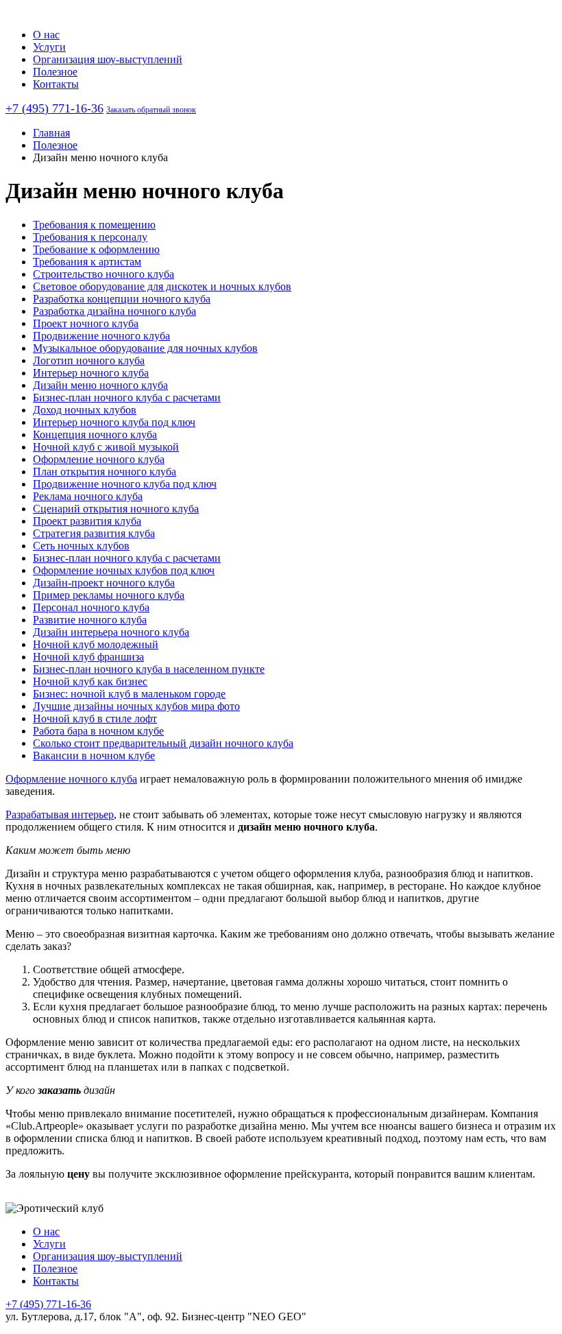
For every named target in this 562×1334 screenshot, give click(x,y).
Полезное (55, 72)
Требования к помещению (94, 224)
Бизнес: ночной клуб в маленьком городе (129, 694)
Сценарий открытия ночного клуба (116, 508)
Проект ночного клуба (85, 323)
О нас (46, 34)
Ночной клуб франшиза (88, 657)
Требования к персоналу (90, 237)
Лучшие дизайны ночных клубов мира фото (136, 706)
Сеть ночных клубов (81, 545)
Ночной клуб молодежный (95, 644)
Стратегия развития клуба (94, 533)
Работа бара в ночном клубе (98, 731)
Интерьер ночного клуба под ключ (114, 422)
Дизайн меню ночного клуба (100, 385)
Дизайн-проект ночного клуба (104, 582)
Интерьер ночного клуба (91, 373)
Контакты (56, 84)
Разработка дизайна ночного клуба (114, 311)
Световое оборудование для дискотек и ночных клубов (162, 286)
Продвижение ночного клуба (101, 336)
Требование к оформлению (96, 249)
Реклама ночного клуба (88, 496)
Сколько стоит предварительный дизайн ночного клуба (163, 743)
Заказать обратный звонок (151, 110)
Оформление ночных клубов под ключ (124, 570)
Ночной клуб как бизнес (90, 681)
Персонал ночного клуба (91, 607)
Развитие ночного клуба (90, 620)
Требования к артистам (87, 261)
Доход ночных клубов (84, 410)
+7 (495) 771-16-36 (54, 108)
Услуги (49, 47)
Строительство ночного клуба (103, 274)
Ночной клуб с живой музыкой (106, 447)
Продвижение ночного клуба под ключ (125, 484)
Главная (51, 133)
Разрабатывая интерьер (59, 814)
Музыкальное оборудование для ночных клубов (145, 348)
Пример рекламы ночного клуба (108, 595)
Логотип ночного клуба (89, 360)
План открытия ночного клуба (104, 471)
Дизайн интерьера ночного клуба (111, 632)
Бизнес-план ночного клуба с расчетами (127, 397)
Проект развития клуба (87, 521)
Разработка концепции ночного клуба (121, 299)
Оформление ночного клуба (98, 459)
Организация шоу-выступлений (107, 59)
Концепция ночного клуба (95, 434)
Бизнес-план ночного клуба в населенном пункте (149, 669)
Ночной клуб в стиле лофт (95, 718)
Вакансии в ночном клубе (94, 755)
